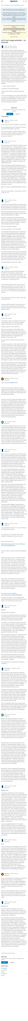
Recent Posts (4, 970)
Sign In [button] (9, 114)
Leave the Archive (14, 36)
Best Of (2, 975)
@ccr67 (3, 718)
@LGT (2, 454)
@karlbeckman (4, 790)
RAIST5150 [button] (7, 378)
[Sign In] (26, 1)
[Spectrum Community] (14, 1)
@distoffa (3, 610)
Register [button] (18, 114)
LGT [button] (5, 421)
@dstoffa (13, 382)
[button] (2, 46)
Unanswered (14, 973)
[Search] (24, 1)
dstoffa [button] (6, 120)
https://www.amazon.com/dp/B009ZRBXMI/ (11, 595)
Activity (2, 971)
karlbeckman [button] (7, 668)
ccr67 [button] (6, 46)
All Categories (4, 968)
